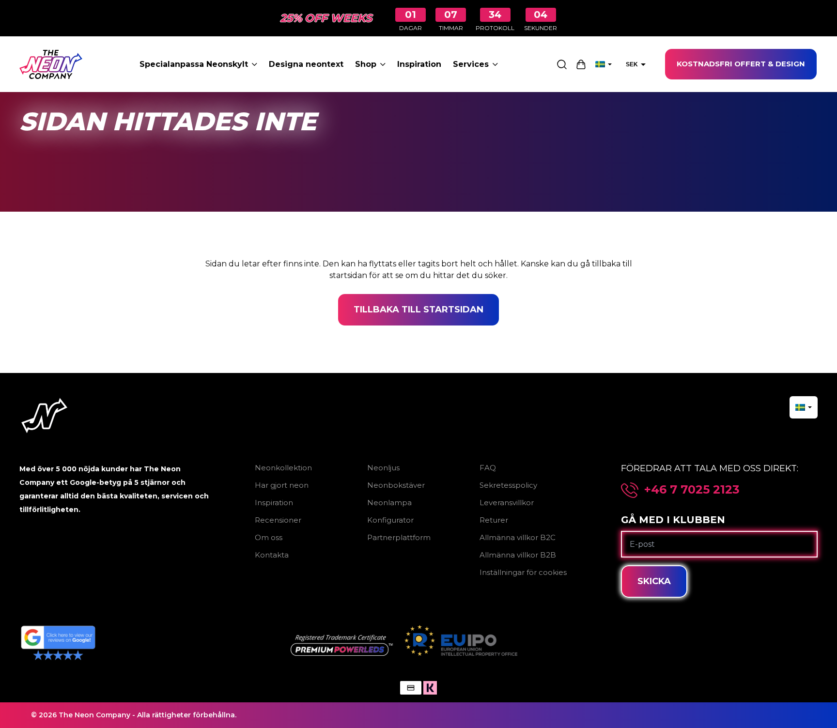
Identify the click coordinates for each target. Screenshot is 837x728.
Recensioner (278, 520)
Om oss (268, 537)
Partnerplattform (399, 537)
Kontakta (272, 554)
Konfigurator (390, 520)
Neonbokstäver (396, 485)
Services (471, 64)
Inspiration (419, 64)
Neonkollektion (283, 467)
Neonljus (383, 467)
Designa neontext (306, 64)
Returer (494, 520)
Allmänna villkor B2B (518, 554)
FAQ (488, 467)
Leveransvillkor (507, 502)
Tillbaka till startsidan (418, 309)
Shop (365, 64)
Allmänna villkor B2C (518, 537)
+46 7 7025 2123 (692, 489)
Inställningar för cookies (523, 572)
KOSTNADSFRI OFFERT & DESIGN (741, 63)
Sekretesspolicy (508, 485)
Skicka (654, 581)
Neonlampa (389, 502)
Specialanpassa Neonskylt (194, 64)
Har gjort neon (282, 485)
